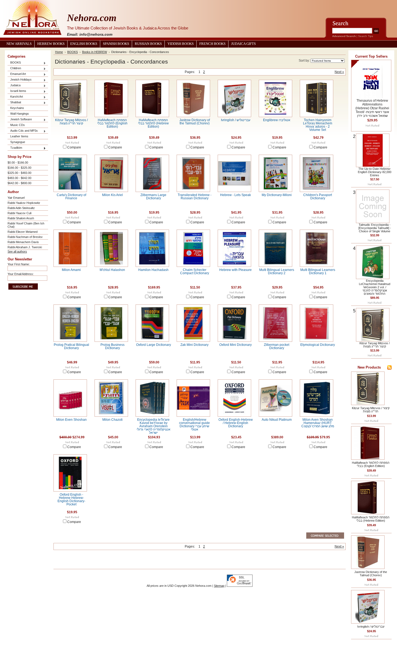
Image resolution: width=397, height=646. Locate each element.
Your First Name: (19, 264)
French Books (212, 44)
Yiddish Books (180, 44)
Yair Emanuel (16, 197)
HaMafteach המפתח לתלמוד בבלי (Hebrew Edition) (153, 123)
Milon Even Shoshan (71, 419)
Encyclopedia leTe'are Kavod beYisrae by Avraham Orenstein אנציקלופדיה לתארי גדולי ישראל (153, 426)
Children (14, 69)
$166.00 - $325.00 (19, 167)
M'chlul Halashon (112, 269)
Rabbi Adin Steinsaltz (21, 208)
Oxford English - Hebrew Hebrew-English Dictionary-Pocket (71, 499)
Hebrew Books (51, 44)
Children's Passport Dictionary (317, 196)
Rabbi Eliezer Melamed (23, 231)
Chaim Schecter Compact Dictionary (194, 271)
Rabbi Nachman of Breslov (25, 236)
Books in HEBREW (94, 52)
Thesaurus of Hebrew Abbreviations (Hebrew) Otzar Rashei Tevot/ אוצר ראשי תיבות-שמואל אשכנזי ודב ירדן (372, 108)
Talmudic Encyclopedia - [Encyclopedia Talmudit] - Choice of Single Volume (374, 228)
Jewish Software (20, 120)
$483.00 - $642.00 (19, 178)
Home (59, 52)
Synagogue (17, 142)
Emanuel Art (17, 74)
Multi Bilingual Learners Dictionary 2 (276, 271)
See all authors (17, 251)
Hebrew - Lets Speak (235, 195)
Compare (74, 147)
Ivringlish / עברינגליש (235, 120)
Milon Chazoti (112, 419)
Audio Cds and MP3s (23, 131)
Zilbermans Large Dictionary (153, 196)
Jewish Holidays (20, 80)
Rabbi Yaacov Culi (19, 213)
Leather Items (19, 136)
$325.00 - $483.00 (19, 172)
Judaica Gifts (243, 44)
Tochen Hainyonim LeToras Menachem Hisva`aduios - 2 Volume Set (317, 124)
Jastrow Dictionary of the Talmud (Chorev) (194, 121)
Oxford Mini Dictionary (235, 344)
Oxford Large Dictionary (153, 344)
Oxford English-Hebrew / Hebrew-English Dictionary (235, 423)
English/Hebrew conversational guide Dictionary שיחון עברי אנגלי (194, 424)
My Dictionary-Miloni (277, 195)
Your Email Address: (21, 274)
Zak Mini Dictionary (194, 344)
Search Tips (365, 36)
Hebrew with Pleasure (235, 269)
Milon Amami (71, 269)
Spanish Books (116, 44)
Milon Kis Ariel (112, 195)
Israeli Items (17, 91)
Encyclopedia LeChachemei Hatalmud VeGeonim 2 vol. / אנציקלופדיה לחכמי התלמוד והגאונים (374, 287)
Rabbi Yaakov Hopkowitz (24, 202)
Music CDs (17, 125)
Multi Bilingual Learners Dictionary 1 (317, 271)
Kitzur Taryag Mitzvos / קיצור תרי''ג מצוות (71, 121)
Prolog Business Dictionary (112, 346)
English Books (83, 44)
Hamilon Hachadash (153, 269)
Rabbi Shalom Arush (21, 218)
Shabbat (14, 103)
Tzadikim (15, 148)
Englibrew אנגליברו (276, 120)
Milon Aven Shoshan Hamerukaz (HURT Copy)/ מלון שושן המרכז (317, 423)
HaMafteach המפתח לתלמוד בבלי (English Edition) (112, 123)
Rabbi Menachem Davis (23, 242)
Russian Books (148, 44)
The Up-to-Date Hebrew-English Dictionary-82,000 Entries (374, 172)
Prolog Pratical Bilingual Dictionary (71, 346)
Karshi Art (15, 97)
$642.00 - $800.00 (19, 183)
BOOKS (14, 63)
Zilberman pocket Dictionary (276, 346)
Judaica (14, 86)
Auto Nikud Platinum (277, 419)
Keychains (17, 108)
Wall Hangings (19, 113)
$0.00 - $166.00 (18, 162)
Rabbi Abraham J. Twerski (25, 247)
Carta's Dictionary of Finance (71, 196)
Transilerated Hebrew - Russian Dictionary (194, 196)
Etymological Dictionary (317, 344)
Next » (339, 72)
